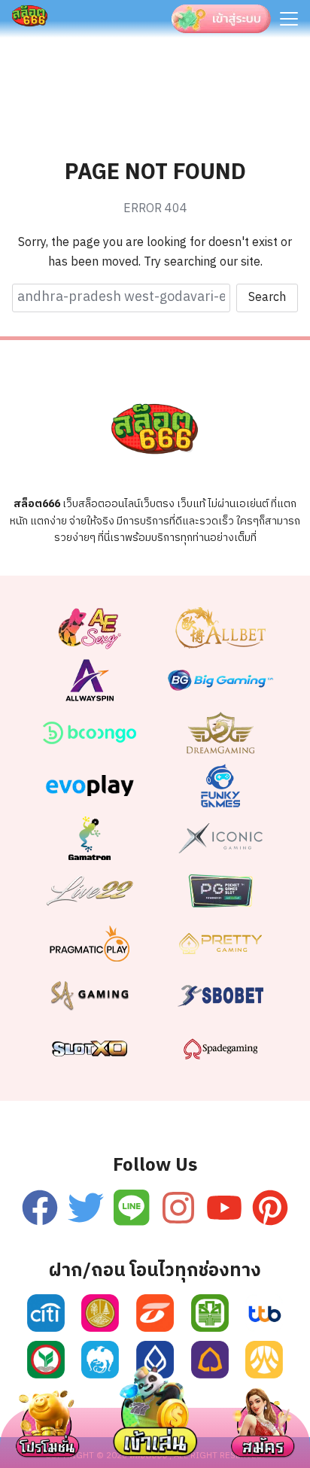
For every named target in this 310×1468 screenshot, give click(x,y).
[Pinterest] (270, 1208)
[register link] (46, 1313)
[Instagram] (178, 1208)
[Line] (132, 1208)
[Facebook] (40, 1208)
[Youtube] (224, 1208)
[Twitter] (86, 1208)
